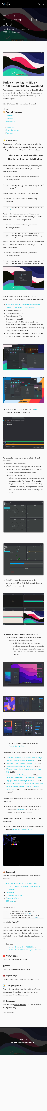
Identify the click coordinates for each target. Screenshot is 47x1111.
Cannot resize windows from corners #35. (20, 763)
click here (26, 960)
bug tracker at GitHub (31, 979)
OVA (10, 892)
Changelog (16, 32)
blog (14, 1008)
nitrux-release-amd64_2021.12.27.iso (22, 947)
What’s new (10, 116)
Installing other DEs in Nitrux (22, 829)
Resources (9, 133)
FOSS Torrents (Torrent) (14, 895)
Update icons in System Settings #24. (19, 775)
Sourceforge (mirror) (13, 898)
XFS (35, 410)
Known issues (10, 122)
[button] (44, 4)
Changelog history (12, 130)
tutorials (23, 1005)
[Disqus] (23, 1082)
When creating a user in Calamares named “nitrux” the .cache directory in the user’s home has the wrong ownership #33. (24, 786)
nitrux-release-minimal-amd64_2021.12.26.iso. (25, 950)
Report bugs (10, 127)
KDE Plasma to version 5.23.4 (16, 305)
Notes (8, 124)
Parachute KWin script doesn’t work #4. (19, 766)
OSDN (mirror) (10, 901)
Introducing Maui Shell (17, 746)
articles (17, 1005)
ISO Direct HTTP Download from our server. (21, 884)
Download (9, 119)
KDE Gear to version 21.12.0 (25, 308)
